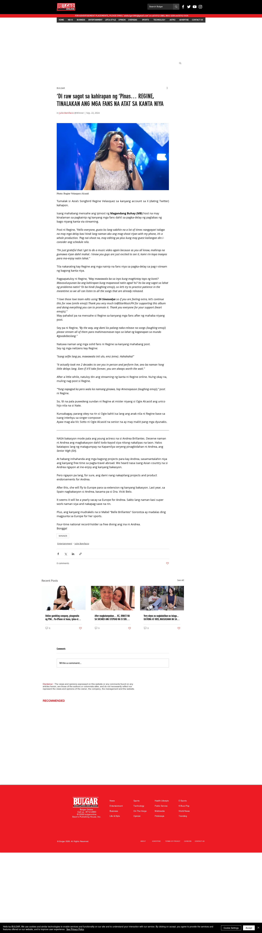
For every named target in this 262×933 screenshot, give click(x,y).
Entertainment (64, 543)
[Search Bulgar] (176, 7)
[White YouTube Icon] (194, 6)
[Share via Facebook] (58, 553)
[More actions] (167, 88)
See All (180, 580)
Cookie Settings (231, 927)
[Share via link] (80, 553)
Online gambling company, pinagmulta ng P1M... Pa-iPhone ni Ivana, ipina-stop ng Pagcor (62, 617)
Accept (249, 927)
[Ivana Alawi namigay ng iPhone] (64, 598)
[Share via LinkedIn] (73, 553)
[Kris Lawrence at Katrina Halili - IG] (162, 598)
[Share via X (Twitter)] (65, 553)
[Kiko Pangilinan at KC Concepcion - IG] (113, 598)
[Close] (258, 928)
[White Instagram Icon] (200, 6)
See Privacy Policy (75, 929)
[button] (180, 63)
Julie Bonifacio (82, 543)
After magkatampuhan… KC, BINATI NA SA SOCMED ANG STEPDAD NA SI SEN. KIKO (112, 617)
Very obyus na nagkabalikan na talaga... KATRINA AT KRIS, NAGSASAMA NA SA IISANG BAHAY (161, 617)
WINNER (63, 535)
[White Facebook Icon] (183, 6)
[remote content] (113, 193)
